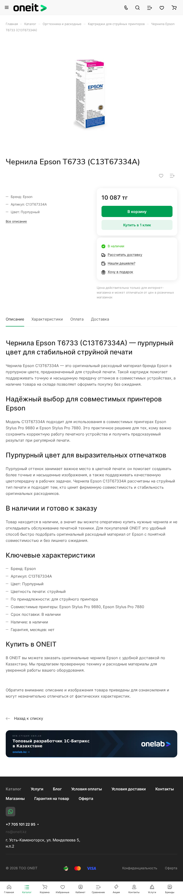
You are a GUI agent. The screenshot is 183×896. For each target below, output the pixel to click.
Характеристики (47, 319)
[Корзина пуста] (174, 7)
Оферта (86, 798)
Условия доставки (129, 789)
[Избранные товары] (162, 7)
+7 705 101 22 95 (20, 824)
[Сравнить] (172, 176)
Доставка (100, 319)
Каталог (13, 789)
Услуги (37, 789)
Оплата (77, 319)
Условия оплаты (86, 789)
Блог (57, 789)
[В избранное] (161, 176)
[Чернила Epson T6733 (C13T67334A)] (91, 95)
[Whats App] (10, 811)
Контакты (164, 789)
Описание (15, 319)
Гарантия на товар (51, 798)
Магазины (15, 798)
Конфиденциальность (139, 868)
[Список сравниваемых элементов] (149, 7)
